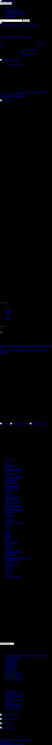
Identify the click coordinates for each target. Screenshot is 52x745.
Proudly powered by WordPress (12, 744)
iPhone (7, 529)
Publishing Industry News (18, 557)
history (12, 346)
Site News (9, 562)
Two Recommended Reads (15, 350)
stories (34, 346)
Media (8, 536)
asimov (2, 346)
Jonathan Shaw (10, 669)
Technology (10, 565)
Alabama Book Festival (14, 693)
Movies (7, 539)
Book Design (11, 482)
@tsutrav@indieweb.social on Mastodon (15, 740)
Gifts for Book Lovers (14, 522)
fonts (6, 518)
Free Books (33, 25)
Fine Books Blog (11, 664)
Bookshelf (9, 492)
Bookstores (11, 497)
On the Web (13, 551)
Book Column (5, 25)
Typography (8, 574)
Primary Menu (6, 3)
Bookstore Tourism (13, 500)
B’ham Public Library (13, 658)
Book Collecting (11, 474)
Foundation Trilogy (28, 54)
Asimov (21, 52)
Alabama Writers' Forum (14, 695)
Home (7, 8)
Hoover (8, 527)
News (8, 545)
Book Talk (16, 25)
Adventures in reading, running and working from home (26, 656)
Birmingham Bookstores (14, 12)
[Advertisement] (12, 437)
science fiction (26, 346)
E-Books (24, 25)
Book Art (8, 472)
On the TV (10, 548)
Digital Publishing (14, 509)
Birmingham (13, 469)
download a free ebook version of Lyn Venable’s (23, 93)
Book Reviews (10, 16)
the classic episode (12, 96)
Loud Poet (9, 671)
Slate (2, 45)
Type (7, 572)
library (8, 534)
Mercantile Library (12, 675)
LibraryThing (5, 742)
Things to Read (9, 567)
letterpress (8, 531)
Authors (9, 465)
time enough (41, 346)
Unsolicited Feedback (13, 679)
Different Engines (16, 64)
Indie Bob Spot (10, 666)
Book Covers (11, 480)
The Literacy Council (13, 708)
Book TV (8, 702)
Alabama (9, 460)
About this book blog (13, 10)
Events (9, 515)
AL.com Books (11, 691)
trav (14, 37)
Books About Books (11, 488)
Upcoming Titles (13, 576)
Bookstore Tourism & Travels (16, 14)
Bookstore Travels (12, 503)
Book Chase (9, 660)
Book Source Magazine (14, 700)
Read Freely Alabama (13, 706)
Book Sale (9, 490)
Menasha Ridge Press (13, 704)
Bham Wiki (9, 698)
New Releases (12, 542)
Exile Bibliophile (11, 662)
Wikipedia (40, 43)
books (7, 346)
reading (18, 346)
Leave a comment (23, 37)
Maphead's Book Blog (13, 673)
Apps (6, 463)
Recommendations (12, 560)
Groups (7, 525)
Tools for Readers (10, 569)
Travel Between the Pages (15, 677)
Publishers (10, 554)
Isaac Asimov (32, 49)
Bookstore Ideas (9, 495)
